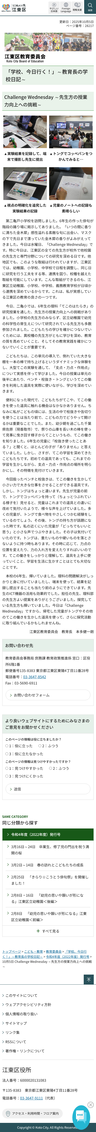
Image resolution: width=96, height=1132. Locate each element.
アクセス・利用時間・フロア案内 (35, 1113)
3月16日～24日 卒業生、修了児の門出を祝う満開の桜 (50, 849)
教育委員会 (54, 951)
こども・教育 (33, 951)
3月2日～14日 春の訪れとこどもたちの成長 (47, 864)
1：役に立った (21, 745)
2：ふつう (50, 745)
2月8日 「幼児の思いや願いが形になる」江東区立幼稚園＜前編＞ (49, 916)
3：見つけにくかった (26, 776)
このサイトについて (21, 995)
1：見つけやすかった (26, 768)
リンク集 (12, 1032)
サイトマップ (16, 1023)
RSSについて (15, 1041)
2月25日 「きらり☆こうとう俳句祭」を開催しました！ (50, 880)
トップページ (11, 951)
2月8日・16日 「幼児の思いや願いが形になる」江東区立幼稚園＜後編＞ (47, 898)
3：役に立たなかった (26, 753)
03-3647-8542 (34, 676)
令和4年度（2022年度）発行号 (36, 834)
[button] (65, 8)
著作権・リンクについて (25, 1050)
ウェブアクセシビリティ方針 (28, 1004)
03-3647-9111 (31, 1098)
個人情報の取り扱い (21, 1013)
